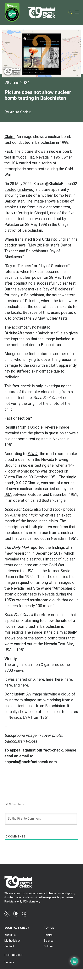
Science (48, 940)
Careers (9, 962)
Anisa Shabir (20, 112)
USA (8, 494)
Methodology (12, 940)
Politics (48, 935)
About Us (10, 935)
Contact (9, 946)
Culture (48, 946)
